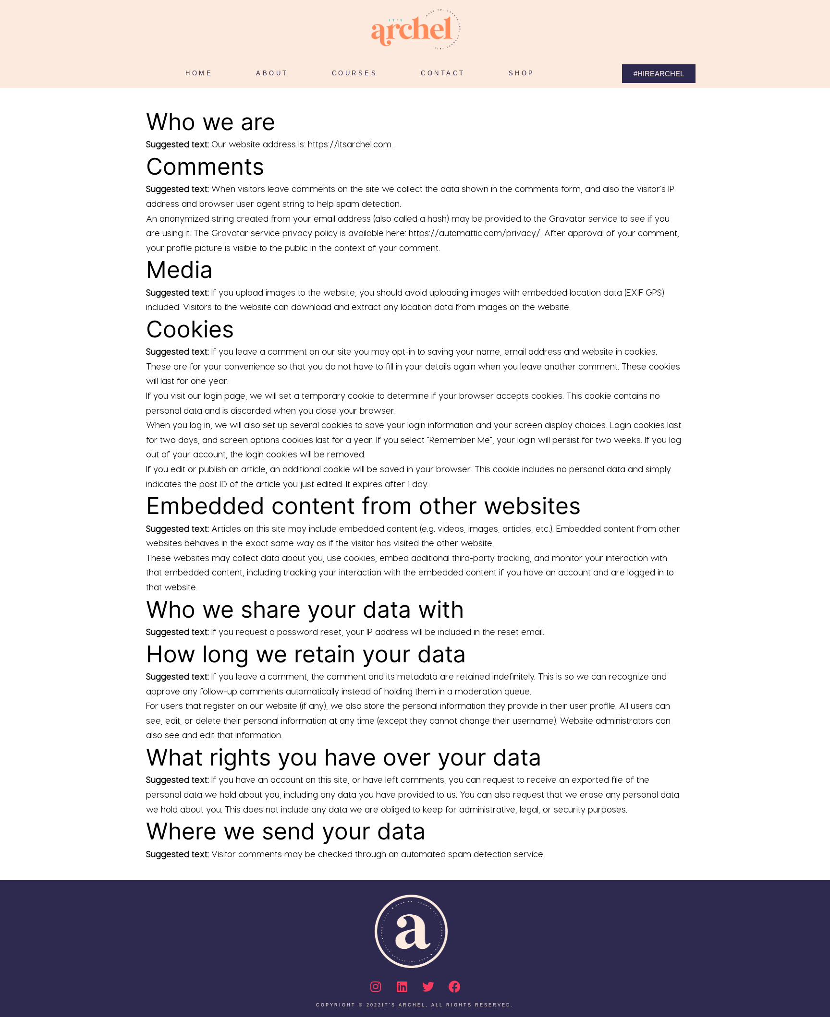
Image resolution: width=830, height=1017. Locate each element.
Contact (443, 73)
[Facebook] (455, 987)
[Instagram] (376, 987)
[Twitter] (428, 987)
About (272, 73)
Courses (355, 73)
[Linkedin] (402, 987)
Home (199, 73)
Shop (522, 73)
